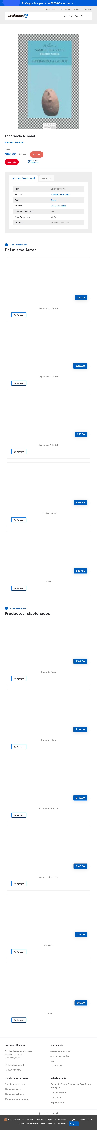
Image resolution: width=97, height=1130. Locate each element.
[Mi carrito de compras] (76, 16)
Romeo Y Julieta (48, 740)
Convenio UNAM (58, 1092)
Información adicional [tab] (23, 178)
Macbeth (48, 945)
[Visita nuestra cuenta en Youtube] (53, 1113)
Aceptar (73, 1124)
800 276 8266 (15, 1070)
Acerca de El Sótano (60, 1051)
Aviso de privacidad (59, 1056)
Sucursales (50, 9)
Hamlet (48, 1013)
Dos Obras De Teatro (48, 877)
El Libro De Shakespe (48, 808)
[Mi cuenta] (81, 16)
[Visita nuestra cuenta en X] (48, 1113)
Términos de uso (13, 1089)
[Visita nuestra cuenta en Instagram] (43, 1113)
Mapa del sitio (57, 1102)
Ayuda (76, 9)
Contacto (88, 9)
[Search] (65, 16)
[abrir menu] (87, 15)
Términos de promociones (17, 1099)
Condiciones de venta (15, 1084)
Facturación (65, 9)
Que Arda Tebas (48, 672)
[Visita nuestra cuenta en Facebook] (39, 1113)
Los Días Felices (48, 513)
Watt (48, 581)
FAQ (52, 1060)
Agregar (20, 315)
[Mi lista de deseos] (70, 16)
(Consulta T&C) (68, 3)
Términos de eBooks (14, 1094)
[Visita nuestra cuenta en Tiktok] (57, 1113)
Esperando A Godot (48, 308)
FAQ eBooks (56, 1065)
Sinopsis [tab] (46, 178)
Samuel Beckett (14, 142)
